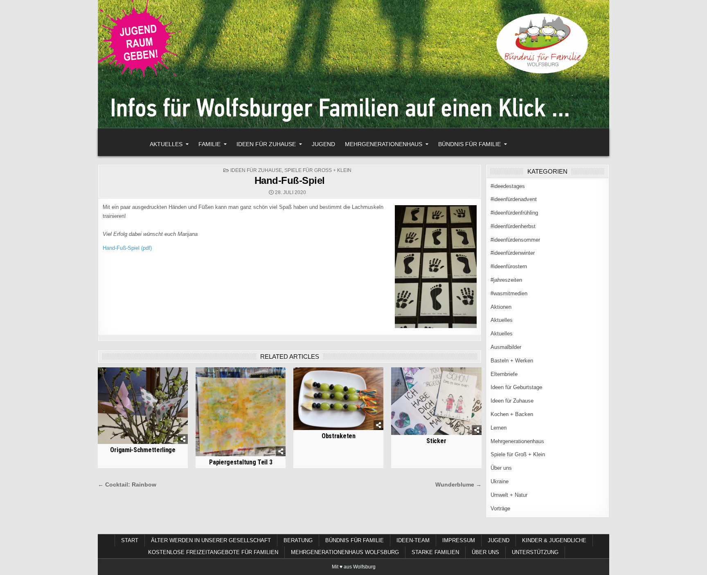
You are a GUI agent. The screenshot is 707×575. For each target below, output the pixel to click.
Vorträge (500, 508)
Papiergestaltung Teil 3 (240, 462)
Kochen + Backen (512, 414)
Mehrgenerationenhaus (383, 144)
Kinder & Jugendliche (554, 540)
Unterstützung (535, 552)
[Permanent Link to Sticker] (436, 401)
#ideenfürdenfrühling (514, 213)
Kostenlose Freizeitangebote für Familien (213, 552)
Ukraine (500, 481)
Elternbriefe (504, 374)
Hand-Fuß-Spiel (289, 180)
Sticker (436, 441)
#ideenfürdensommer (515, 240)
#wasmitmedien (509, 293)
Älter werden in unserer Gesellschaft (211, 540)
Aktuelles (166, 144)
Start (129, 540)
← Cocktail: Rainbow (127, 485)
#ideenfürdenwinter (513, 253)
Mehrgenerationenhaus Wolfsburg (345, 552)
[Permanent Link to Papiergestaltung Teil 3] (241, 411)
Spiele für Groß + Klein (317, 170)
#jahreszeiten (506, 280)
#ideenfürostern (509, 266)
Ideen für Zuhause (266, 144)
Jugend (323, 144)
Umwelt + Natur (509, 495)
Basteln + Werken (512, 361)
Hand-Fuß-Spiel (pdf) (127, 248)
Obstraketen (339, 436)
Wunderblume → (458, 485)
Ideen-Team (413, 540)
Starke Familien (435, 552)
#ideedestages (508, 186)
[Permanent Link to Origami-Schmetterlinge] (143, 405)
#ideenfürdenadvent (514, 199)
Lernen (499, 428)
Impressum (458, 540)
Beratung (298, 540)
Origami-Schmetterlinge (142, 450)
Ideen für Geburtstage (516, 387)
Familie (209, 144)
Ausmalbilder (506, 347)
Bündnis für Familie (469, 144)
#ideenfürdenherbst (513, 226)
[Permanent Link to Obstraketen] (338, 398)
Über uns (501, 468)
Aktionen (501, 307)
